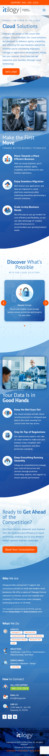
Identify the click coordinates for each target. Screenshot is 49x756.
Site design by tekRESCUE (25, 747)
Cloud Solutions (18, 636)
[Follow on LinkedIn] (15, 717)
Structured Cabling (19, 640)
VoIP (13, 643)
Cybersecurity (30, 632)
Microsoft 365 (35, 640)
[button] (3, 303)
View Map (15, 667)
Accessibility (11, 750)
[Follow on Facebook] (4, 717)
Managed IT (16, 632)
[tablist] (24, 326)
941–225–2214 (20, 688)
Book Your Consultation (19, 549)
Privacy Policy (14, 612)
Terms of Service (30, 612)
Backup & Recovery (35, 636)
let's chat (11, 71)
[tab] (24, 325)
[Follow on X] (10, 717)
